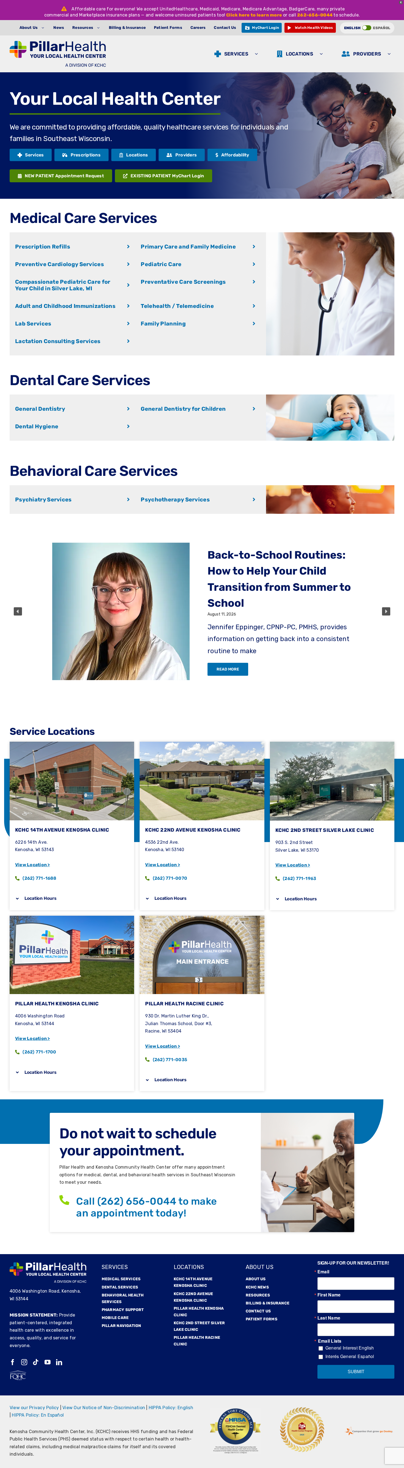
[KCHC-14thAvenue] (72, 743)
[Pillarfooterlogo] (48, 1264)
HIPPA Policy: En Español (38, 1415)
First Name (329, 1295)
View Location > (32, 864)
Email (323, 1272)
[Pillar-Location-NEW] (72, 917)
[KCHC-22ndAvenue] (202, 743)
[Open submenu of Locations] (322, 54)
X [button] (401, 2)
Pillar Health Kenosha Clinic (57, 1004)
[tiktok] (36, 1362)
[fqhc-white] (18, 1372)
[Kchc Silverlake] (332, 743)
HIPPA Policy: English (171, 1407)
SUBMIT (356, 1371)
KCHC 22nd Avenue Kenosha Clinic (192, 830)
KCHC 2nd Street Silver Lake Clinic (324, 830)
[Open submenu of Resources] (99, 27)
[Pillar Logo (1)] (58, 43)
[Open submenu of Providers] (390, 54)
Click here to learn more (254, 15)
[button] (18, 611)
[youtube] (48, 1362)
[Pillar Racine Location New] (202, 917)
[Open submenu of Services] (258, 54)
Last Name (328, 1318)
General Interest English (349, 1348)
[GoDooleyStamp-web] (368, 1427)
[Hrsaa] (235, 1410)
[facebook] (13, 1362)
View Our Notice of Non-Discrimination (103, 1407)
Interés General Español (349, 1356)
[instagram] (24, 1362)
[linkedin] (59, 1362)
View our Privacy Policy (34, 1407)
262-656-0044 (315, 15)
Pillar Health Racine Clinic (184, 1004)
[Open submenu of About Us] (44, 27)
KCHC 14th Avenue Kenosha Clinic (62, 830)
